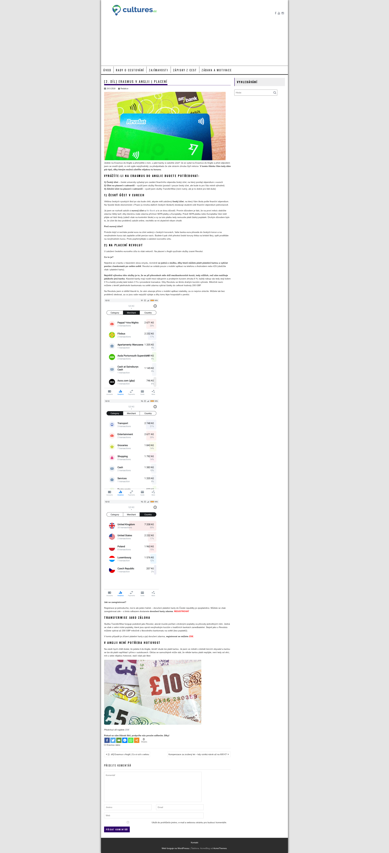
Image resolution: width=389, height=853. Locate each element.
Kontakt (194, 842)
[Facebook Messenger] (124, 740)
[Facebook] (107, 740)
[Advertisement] (194, 43)
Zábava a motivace (217, 70)
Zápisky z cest (185, 70)
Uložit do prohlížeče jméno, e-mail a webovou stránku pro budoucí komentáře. (189, 822)
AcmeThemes (220, 848)
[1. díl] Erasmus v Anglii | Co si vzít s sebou (128, 754)
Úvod (107, 70)
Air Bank (150, 210)
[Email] (119, 740)
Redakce (124, 88)
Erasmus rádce (113, 745)
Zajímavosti (158, 70)
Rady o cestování (130, 70)
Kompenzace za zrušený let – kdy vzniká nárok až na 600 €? (198, 754)
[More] (136, 740)
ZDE (191, 636)
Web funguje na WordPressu (175, 848)
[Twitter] (113, 740)
